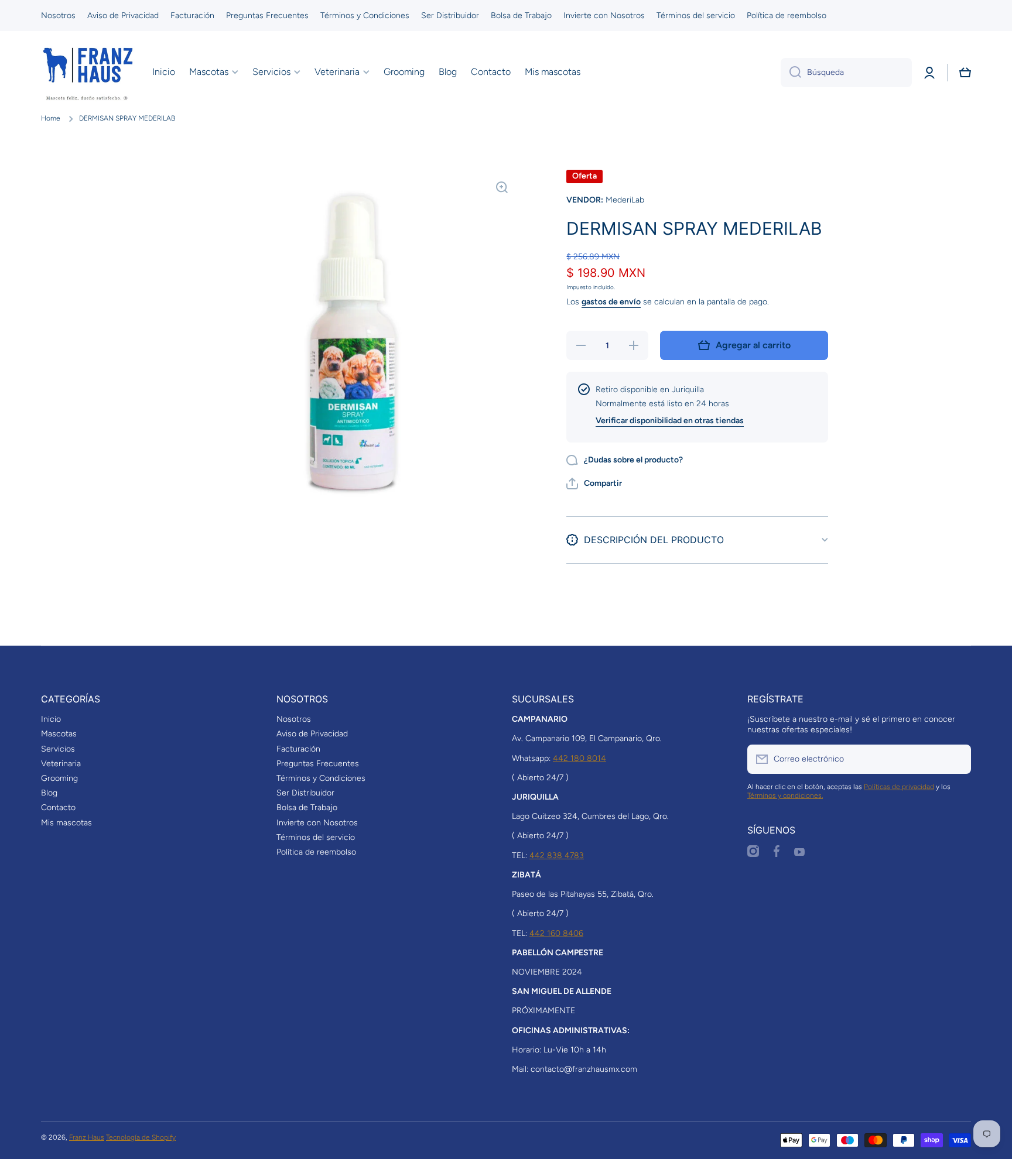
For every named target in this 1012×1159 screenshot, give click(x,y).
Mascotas (59, 734)
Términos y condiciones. (785, 795)
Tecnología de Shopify (141, 1137)
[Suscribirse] (956, 759)
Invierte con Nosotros (317, 823)
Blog (49, 793)
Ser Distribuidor (305, 793)
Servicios (58, 749)
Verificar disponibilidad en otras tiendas (670, 421)
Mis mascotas (66, 823)
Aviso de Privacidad (312, 734)
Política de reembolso (316, 852)
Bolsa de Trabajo (306, 807)
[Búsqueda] (791, 72)
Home (50, 118)
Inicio (51, 719)
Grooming (59, 778)
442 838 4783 (556, 855)
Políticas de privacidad (899, 787)
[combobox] (846, 72)
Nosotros (293, 719)
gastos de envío (611, 302)
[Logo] (88, 72)
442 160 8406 (556, 933)
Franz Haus (86, 1137)
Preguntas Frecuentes (317, 764)
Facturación (298, 749)
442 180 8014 (579, 758)
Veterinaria (61, 764)
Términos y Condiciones (320, 778)
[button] (965, 72)
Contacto (58, 807)
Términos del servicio (315, 837)
